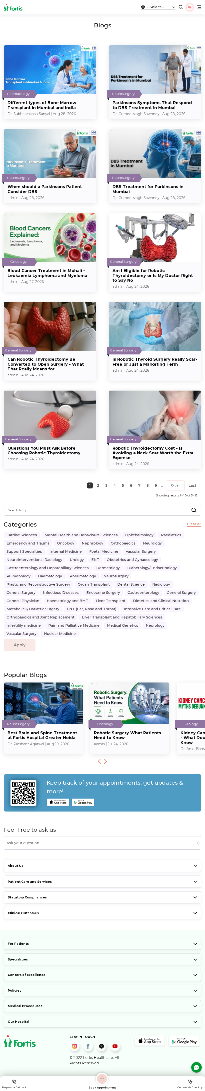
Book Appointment (102, 1087)
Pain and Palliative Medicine (74, 625)
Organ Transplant (94, 584)
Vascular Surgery (141, 551)
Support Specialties (24, 551)
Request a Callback (14, 1087)
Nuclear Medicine (60, 633)
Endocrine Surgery (103, 592)
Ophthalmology (139, 535)
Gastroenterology (143, 592)
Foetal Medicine (103, 551)
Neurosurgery (116, 576)
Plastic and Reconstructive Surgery (38, 584)
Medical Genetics (122, 625)
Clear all (194, 524)
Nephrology (92, 543)
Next (105, 761)
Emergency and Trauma (28, 543)
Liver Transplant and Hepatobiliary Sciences (122, 617)
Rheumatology (83, 576)
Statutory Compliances (27, 897)
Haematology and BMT (67, 601)
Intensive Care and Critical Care (152, 609)
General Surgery (21, 592)
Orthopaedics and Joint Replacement (40, 617)
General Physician (22, 601)
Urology (77, 559)
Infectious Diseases (61, 592)
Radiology (161, 584)
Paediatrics (171, 535)
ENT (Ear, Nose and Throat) (91, 609)
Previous (99, 761)
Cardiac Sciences (21, 535)
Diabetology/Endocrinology (152, 568)
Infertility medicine (23, 625)
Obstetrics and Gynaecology (132, 559)
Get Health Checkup (190, 1087)
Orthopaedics (123, 543)
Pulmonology (18, 576)
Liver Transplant (111, 601)
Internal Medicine (66, 551)
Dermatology (108, 568)
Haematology (50, 576)
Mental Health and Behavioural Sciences (81, 535)
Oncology (65, 543)
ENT (95, 559)
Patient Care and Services (30, 882)
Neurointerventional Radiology (34, 559)
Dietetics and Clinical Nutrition (161, 601)
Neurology (152, 543)
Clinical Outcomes (23, 913)
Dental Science (131, 584)
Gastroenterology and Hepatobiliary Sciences (47, 568)
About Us (15, 866)
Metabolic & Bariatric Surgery (32, 609)
